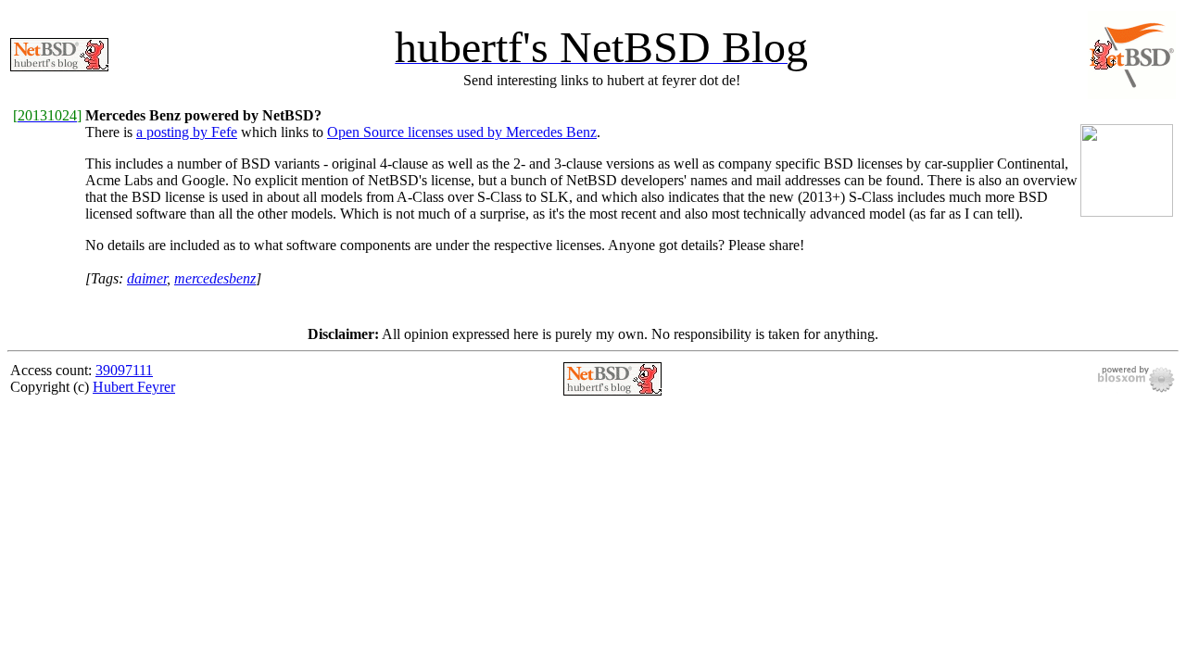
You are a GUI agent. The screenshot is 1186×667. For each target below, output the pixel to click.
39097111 (124, 370)
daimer (147, 278)
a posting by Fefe (186, 132)
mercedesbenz (215, 278)
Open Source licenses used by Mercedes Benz (462, 132)
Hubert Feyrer (134, 387)
